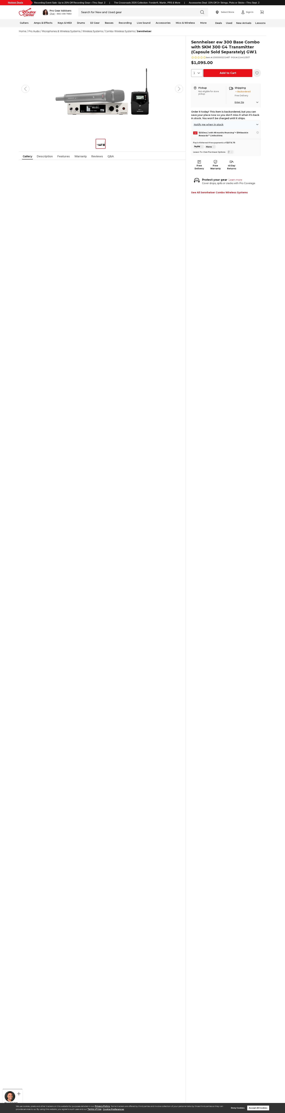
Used (229, 23)
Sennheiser (144, 31)
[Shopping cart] (262, 12)
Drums (81, 22)
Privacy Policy (102, 1106)
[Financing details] (257, 132)
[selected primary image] (102, 89)
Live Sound (143, 22)
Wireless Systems (92, 31)
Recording (125, 22)
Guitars (24, 22)
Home (22, 31)
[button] (57, 12)
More (203, 22)
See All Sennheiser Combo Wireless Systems (219, 192)
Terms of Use (94, 1109)
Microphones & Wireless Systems (61, 31)
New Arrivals (243, 23)
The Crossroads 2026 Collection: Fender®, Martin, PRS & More (147, 2)
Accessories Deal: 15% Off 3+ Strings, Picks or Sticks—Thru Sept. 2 (224, 2)
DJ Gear (95, 22)
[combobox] (197, 73)
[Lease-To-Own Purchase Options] (230, 152)
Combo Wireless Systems (120, 31)
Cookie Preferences (113, 1109)
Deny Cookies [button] (238, 1108)
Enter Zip (239, 102)
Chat (52, 14)
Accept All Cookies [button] (258, 1108)
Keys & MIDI (65, 22)
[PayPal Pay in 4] (198, 147)
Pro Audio (34, 31)
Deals (218, 23)
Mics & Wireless (185, 22)
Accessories (163, 22)
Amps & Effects (43, 22)
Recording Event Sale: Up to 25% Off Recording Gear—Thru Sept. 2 (69, 2)
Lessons (260, 23)
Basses (109, 22)
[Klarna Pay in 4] (210, 147)
